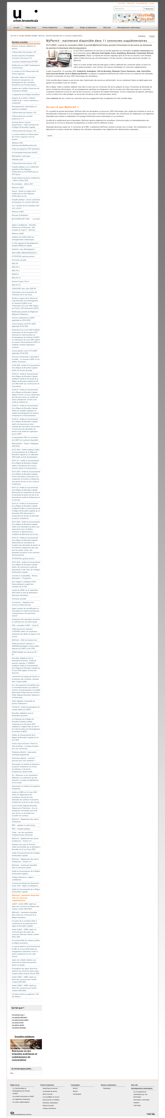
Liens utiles (121, 3)
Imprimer (49, 135)
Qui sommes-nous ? (18, 1015)
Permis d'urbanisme (50, 28)
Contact (151, 3)
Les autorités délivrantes (19, 1017)
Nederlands (141, 36)
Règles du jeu (31, 28)
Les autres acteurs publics (20, 1020)
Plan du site (130, 3)
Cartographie (68, 28)
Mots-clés (107, 28)
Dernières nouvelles (31, 35)
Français (152, 36)
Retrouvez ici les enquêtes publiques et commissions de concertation (24, 1055)
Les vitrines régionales (19, 1027)
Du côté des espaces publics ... (22, 1069)
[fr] (52, 12)
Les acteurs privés (18, 1022)
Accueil (16, 28)
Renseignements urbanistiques (128, 28)
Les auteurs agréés (18, 1025)
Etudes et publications (88, 28)
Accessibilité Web (141, 3)
